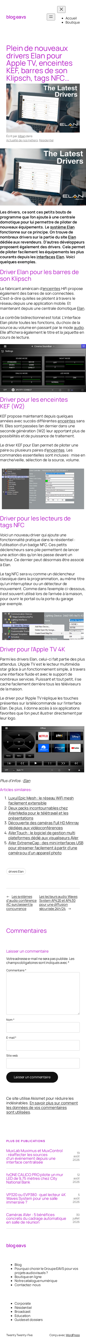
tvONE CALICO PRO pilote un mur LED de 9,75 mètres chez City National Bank (34, 1178)
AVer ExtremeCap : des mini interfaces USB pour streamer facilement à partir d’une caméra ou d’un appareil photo (45, 847)
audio (79, 327)
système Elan (62, 227)
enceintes (51, 288)
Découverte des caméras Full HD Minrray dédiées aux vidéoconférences (43, 825)
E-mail (11, 1038)
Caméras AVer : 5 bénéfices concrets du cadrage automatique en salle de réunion (36, 1218)
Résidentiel (46, 140)
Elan (72, 237)
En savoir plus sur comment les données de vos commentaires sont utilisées (42, 1107)
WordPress (73, 1335)
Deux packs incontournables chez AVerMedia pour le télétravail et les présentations (38, 813)
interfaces (46, 257)
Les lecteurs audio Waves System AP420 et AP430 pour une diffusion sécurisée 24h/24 (58, 902)
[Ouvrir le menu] (51, 17)
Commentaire (16, 970)
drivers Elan (16, 871)
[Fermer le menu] (61, 9)
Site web (12, 1055)
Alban (21, 136)
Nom (10, 1020)
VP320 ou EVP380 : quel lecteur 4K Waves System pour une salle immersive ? (36, 1198)
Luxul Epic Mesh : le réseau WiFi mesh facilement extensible (41, 800)
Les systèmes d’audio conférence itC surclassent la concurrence (21, 902)
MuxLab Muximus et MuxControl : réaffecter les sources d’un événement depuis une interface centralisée (34, 1156)
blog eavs (16, 17)
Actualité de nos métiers (22, 140)
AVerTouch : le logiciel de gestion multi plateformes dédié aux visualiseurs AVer (43, 835)
